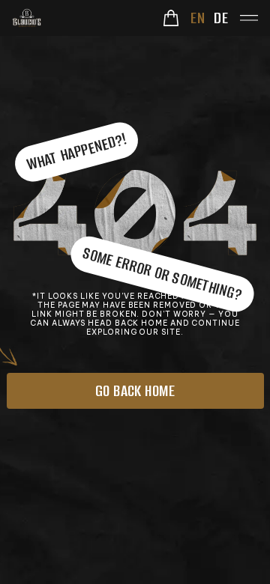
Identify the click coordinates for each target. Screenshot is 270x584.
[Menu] (249, 18)
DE (221, 17)
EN (197, 17)
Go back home (135, 390)
